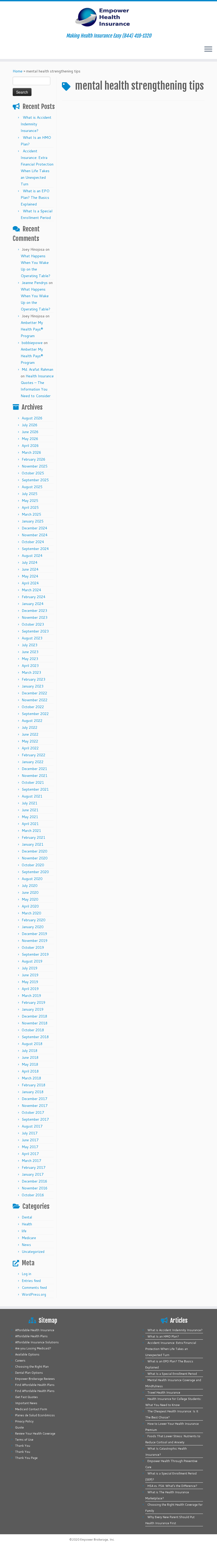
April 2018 (30, 1071)
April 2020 (30, 906)
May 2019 (30, 981)
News (26, 1244)
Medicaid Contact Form (31, 1409)
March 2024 (31, 590)
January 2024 (32, 603)
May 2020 (30, 899)
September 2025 (35, 480)
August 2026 (32, 418)
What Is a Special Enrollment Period (172, 1374)
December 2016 (34, 1181)
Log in (26, 1273)
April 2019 (30, 988)
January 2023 (32, 686)
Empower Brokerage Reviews (35, 1379)
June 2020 (30, 892)
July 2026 (29, 425)
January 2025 (32, 521)
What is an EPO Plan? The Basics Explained (35, 197)
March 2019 (31, 995)
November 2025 (34, 466)
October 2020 (33, 865)
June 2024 (30, 569)
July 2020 (29, 885)
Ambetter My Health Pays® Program (32, 329)
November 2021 (34, 775)
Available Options (27, 1354)
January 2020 (32, 926)
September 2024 (35, 548)
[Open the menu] (208, 49)
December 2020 (34, 851)
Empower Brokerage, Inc (97, 1539)
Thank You (22, 1446)
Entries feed (31, 1280)
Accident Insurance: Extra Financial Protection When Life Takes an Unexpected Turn (170, 1349)
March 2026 (31, 452)
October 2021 (33, 782)
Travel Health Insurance (163, 1392)
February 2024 (33, 596)
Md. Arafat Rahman (37, 369)
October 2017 (33, 1112)
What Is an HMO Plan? (163, 1336)
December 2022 (34, 693)
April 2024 (30, 583)
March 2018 (31, 1078)
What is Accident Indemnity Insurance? (36, 124)
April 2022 (30, 748)
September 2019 (35, 954)
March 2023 (31, 672)
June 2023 (30, 651)
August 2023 (32, 638)
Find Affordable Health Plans (35, 1385)
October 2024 (33, 541)
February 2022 (33, 755)
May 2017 (30, 1146)
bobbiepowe (32, 342)
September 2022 (35, 713)
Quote (19, 1427)
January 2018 (32, 1091)
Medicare (29, 1237)
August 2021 (32, 796)
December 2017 (34, 1098)
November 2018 (34, 1023)
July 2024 (29, 562)
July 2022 (29, 727)
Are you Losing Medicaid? (33, 1348)
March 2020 (31, 913)
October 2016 (33, 1195)
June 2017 (30, 1140)
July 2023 (29, 645)
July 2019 (29, 968)
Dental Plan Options (29, 1373)
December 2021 (34, 768)
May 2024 (30, 576)
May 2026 (30, 438)
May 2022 (30, 741)
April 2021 (30, 823)
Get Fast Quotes (26, 1397)
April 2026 (30, 445)
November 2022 (34, 700)
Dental (27, 1217)
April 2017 (30, 1153)
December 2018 (34, 1016)
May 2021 (30, 816)
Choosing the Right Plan (32, 1366)
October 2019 (33, 947)
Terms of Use (24, 1439)
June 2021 (30, 810)
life (24, 1231)
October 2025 (33, 473)
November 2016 (34, 1188)
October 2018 (33, 1030)
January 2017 (32, 1174)
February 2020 (33, 920)
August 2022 (32, 720)
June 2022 (30, 734)
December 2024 (34, 528)
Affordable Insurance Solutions (37, 1342)
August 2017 (32, 1126)
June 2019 (30, 975)
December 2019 (34, 933)
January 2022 (32, 761)
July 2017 (29, 1133)
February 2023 (33, 679)
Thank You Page (26, 1458)
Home (17, 71)
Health (27, 1224)
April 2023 (30, 665)
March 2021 (31, 830)
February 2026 (33, 459)
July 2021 (29, 803)
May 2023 (30, 658)
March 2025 (31, 514)
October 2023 (33, 624)
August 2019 (32, 961)
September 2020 (35, 871)
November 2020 (34, 858)
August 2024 (32, 555)
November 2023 (34, 617)
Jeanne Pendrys (35, 282)
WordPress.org (34, 1294)
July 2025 (29, 493)
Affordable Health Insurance (34, 1330)
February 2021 (33, 837)
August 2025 (32, 486)
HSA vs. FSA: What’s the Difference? (172, 1486)
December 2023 (34, 610)
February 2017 (33, 1167)
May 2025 (30, 500)
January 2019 (32, 1009)
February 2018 (33, 1085)
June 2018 (30, 1057)
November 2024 (34, 535)
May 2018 (30, 1064)
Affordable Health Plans (31, 1336)
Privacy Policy (24, 1421)
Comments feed (34, 1287)
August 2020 (32, 878)
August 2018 (32, 1043)
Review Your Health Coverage (35, 1433)
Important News (26, 1403)
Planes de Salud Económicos (35, 1415)
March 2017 (31, 1160)
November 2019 (34, 940)
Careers (20, 1360)
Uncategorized (33, 1251)
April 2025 (30, 507)
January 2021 (32, 844)
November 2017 (34, 1105)
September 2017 (35, 1119)
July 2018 (29, 1050)
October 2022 (33, 706)
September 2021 (35, 789)
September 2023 (35, 631)
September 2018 (35, 1036)
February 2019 (33, 1002)
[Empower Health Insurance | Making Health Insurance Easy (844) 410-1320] (108, 17)
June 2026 (30, 431)
